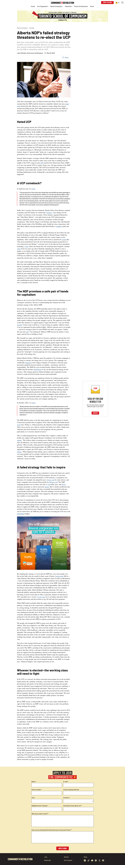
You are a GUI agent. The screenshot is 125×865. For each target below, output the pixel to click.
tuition (47, 487)
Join (45, 857)
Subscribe (47, 860)
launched (28, 362)
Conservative (59, 576)
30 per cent (50, 480)
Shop (85, 857)
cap (49, 484)
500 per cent (53, 482)
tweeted (19, 325)
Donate (66, 857)
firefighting (21, 514)
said (27, 332)
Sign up (95, 413)
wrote (33, 189)
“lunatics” (49, 212)
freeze (64, 484)
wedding (59, 226)
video (27, 246)
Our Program (68, 860)
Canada (31, 28)
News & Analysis (22, 28)
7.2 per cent (41, 597)
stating (19, 440)
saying (64, 239)
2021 (42, 163)
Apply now (62, 848)
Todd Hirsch (37, 369)
